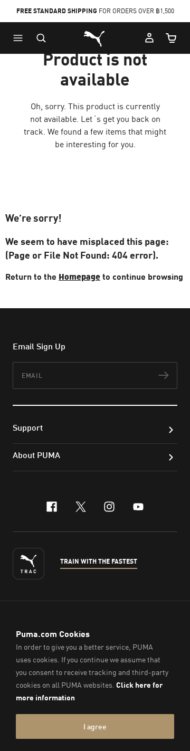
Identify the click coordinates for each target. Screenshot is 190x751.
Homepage (79, 276)
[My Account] (149, 38)
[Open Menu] (20, 38)
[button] (20, 38)
